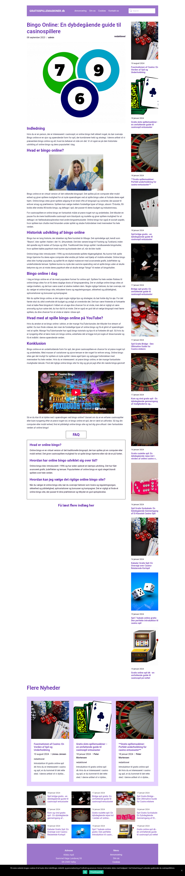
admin (51, 37)
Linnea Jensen (59, 754)
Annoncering (80, 10)
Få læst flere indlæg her (76, 505)
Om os (92, 10)
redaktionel (119, 36)
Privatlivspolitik (96, 872)
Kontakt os (113, 10)
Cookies (102, 10)
